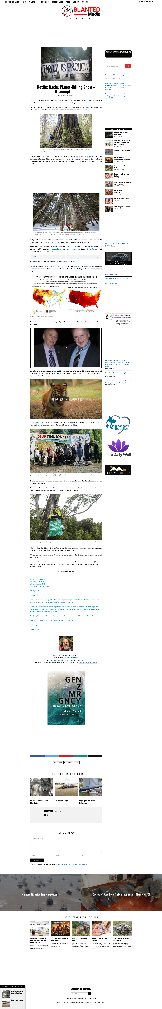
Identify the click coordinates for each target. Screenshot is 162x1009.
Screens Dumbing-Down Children (121, 175)
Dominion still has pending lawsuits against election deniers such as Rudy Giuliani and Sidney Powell (118, 77)
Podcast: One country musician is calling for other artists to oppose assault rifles (116, 96)
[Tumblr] (152, 2)
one (60, 107)
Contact (76, 1)
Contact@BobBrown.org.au (88, 662)
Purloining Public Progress (122, 207)
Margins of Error (111, 283)
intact (87, 107)
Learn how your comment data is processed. (72, 864)
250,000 (38, 425)
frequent (77, 266)
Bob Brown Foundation (86, 488)
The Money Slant (28, 1)
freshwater (61, 240)
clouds (89, 156)
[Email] (154, 2)
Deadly (32, 266)
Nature (77, 762)
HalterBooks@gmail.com (59, 660)
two (55, 371)
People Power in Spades (121, 198)
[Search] (128, 66)
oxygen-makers (55, 249)
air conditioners (92, 249)
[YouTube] (147, 2)
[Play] (66, 348)
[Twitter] (142, 2)
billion (54, 269)
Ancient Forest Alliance (50, 488)
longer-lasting (60, 266)
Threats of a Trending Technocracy (121, 133)
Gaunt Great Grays (61, 800)
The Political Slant (11, 1)
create (78, 156)
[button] (89, 993)
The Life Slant (57, 1)
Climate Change (58, 762)
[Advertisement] (81, 31)
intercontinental (55, 242)
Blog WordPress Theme (89, 998)
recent (86, 266)
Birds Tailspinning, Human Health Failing (122, 183)
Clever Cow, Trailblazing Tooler (121, 167)
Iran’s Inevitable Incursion (122, 150)
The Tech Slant (43, 1)
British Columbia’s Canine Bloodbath (39, 801)
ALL (65, 550)
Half (71, 422)
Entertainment (68, 762)
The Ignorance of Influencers (119, 191)
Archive (85, 1)
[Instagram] (144, 2)
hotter (52, 266)
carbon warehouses (73, 249)
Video (68, 1)
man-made (85, 240)
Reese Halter (57, 655)
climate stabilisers (46, 251)
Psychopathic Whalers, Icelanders (87, 801)
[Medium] (150, 2)
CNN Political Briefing (112, 274)
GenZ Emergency (72, 658)
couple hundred (37, 422)
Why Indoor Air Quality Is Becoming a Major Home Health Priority (122, 143)
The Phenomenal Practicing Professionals (122, 158)
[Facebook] (140, 2)
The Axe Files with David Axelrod (116, 279)
